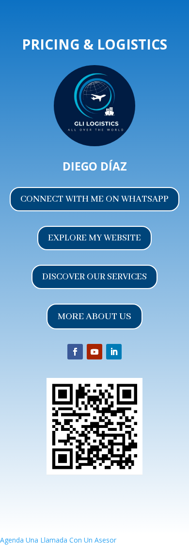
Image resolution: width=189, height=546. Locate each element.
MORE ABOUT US (94, 316)
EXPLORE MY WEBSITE (94, 238)
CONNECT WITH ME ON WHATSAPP (94, 199)
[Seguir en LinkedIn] (114, 351)
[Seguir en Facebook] (75, 351)
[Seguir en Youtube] (94, 351)
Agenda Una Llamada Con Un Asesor (58, 540)
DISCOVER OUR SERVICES (94, 277)
